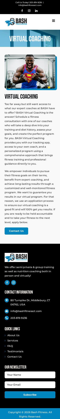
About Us (13, 335)
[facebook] (7, 282)
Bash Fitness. (39, 412)
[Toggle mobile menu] (53, 20)
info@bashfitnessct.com (30, 5)
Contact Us (14, 356)
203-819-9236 (18, 317)
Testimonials (15, 351)
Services (12, 340)
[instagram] (13, 282)
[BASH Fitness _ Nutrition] (16, 254)
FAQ (10, 346)
